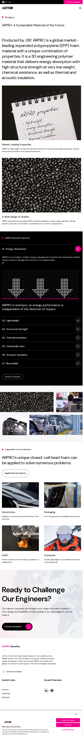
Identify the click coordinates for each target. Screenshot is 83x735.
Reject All (68, 725)
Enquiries (6, 697)
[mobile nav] (80, 8)
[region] (41, 722)
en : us (7, 2)
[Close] (76, 714)
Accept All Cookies (68, 720)
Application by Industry (15, 473)
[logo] (21, 8)
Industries (6, 693)
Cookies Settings (68, 729)
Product (5, 689)
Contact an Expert (73, 2)
